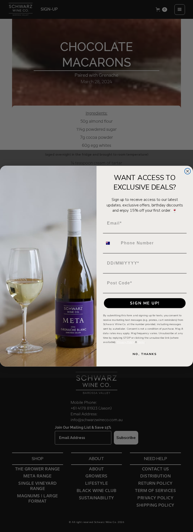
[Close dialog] (188, 171)
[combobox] (111, 243)
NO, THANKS (145, 354)
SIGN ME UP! (144, 303)
